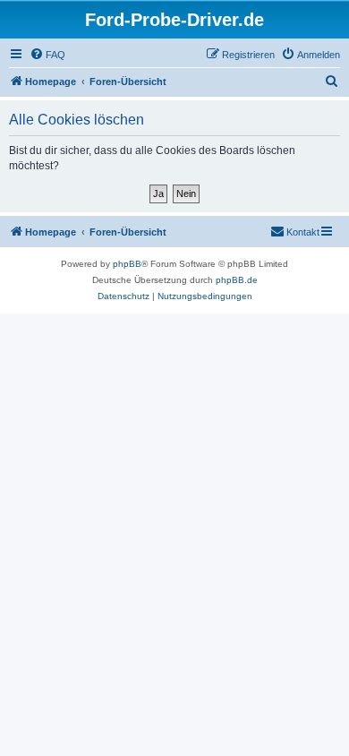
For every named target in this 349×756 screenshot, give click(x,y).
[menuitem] (47, 54)
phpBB (127, 264)
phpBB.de (237, 280)
